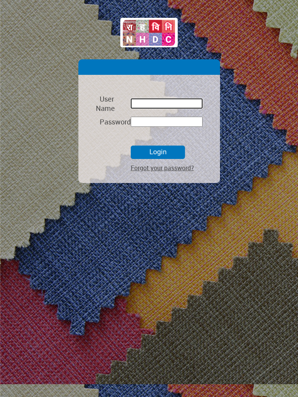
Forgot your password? (162, 168)
